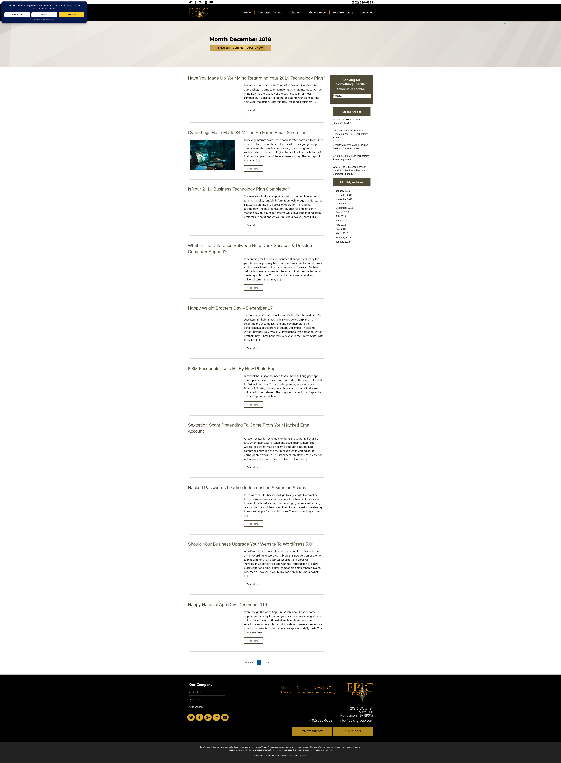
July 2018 (341, 216)
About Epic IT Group (270, 12)
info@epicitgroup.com (356, 720)
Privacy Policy (301, 755)
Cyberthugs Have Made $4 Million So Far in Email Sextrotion (247, 132)
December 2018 (344, 195)
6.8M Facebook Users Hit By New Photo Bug (232, 368)
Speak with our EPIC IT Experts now (240, 47)
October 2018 (343, 203)
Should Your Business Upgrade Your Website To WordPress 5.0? (251, 544)
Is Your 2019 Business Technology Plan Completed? (239, 189)
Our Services (196, 706)
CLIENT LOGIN (353, 731)
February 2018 (343, 237)
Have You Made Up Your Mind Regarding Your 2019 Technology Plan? (256, 78)
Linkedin (206, 2)
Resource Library (343, 12)
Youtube (211, 2)
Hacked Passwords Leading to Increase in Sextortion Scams (247, 487)
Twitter (190, 2)
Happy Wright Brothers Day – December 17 (230, 308)
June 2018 (341, 220)
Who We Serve (317, 12)
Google (200, 2)
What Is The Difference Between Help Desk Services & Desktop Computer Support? (349, 170)
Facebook (195, 2)
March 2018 (342, 233)
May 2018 (341, 225)
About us (194, 699)
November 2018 (344, 199)
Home (247, 12)
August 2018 (342, 212)
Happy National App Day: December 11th (228, 604)
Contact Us (366, 12)
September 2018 (344, 208)
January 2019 (343, 191)
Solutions (295, 12)
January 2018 (343, 242)
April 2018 (341, 229)
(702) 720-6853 (362, 2)
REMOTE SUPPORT (312, 731)
